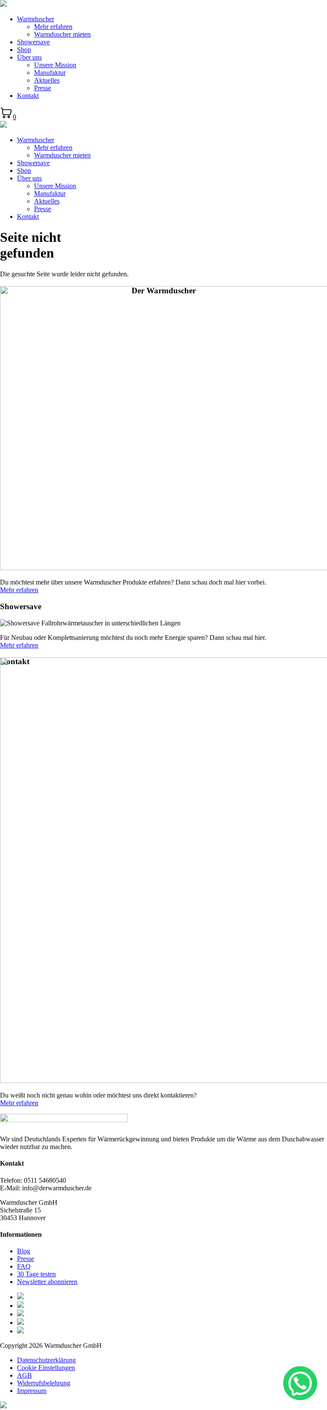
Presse (42, 88)
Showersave (33, 42)
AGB (24, 1375)
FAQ (24, 1266)
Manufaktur (50, 72)
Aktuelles (47, 80)
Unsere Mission (55, 65)
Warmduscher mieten (62, 34)
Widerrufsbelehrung (43, 1383)
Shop (24, 49)
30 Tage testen (36, 1274)
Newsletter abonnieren (47, 1281)
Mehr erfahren (53, 26)
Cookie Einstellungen (46, 1367)
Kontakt (28, 95)
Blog (23, 1251)
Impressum (31, 1390)
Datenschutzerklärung (46, 1360)
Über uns (29, 57)
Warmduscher (35, 19)
